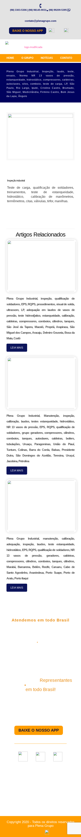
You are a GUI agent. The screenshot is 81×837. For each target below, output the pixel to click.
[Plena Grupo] (32, 48)
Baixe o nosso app (27, 30)
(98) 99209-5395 (58, 10)
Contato (66, 57)
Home (10, 57)
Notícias (47, 57)
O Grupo (27, 57)
